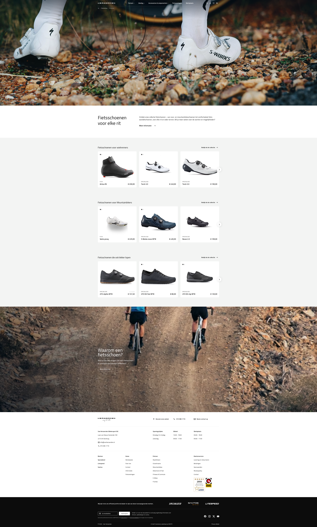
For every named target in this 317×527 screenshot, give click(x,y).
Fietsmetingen (177, 3)
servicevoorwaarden (134, 517)
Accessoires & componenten (158, 3)
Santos (100, 467)
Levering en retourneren (201, 460)
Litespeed (101, 463)
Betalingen (197, 463)
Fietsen (130, 3)
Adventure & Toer (158, 471)
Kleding (140, 3)
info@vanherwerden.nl (107, 442)
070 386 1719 (180, 419)
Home (127, 456)
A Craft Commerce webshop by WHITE (161, 524)
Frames (155, 482)
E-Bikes (155, 478)
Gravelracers (157, 463)
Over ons (128, 463)
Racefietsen (156, 460)
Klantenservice (198, 456)
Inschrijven (124, 513)
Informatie (128, 471)
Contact (127, 467)
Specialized (101, 460)
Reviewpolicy (198, 471)
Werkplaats (189, 3)
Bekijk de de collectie (208, 147)
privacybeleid (124, 517)
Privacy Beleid (215, 524)
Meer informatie (145, 125)
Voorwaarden (198, 467)
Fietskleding (104, 8)
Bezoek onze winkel (162, 419)
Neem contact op (202, 419)
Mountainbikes (157, 467)
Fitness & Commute (159, 474)
